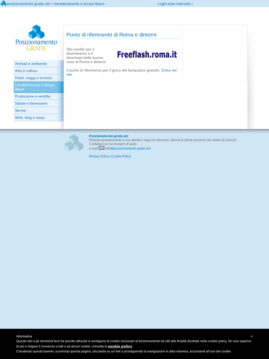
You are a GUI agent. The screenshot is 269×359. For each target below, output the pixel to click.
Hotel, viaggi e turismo (33, 78)
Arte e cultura (26, 71)
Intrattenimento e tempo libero (79, 4)
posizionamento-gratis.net (28, 4)
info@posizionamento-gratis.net (128, 148)
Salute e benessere (31, 103)
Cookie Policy (121, 156)
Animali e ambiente (31, 63)
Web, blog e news (30, 117)
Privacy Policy (99, 156)
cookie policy (120, 346)
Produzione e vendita (32, 96)
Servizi (20, 110)
